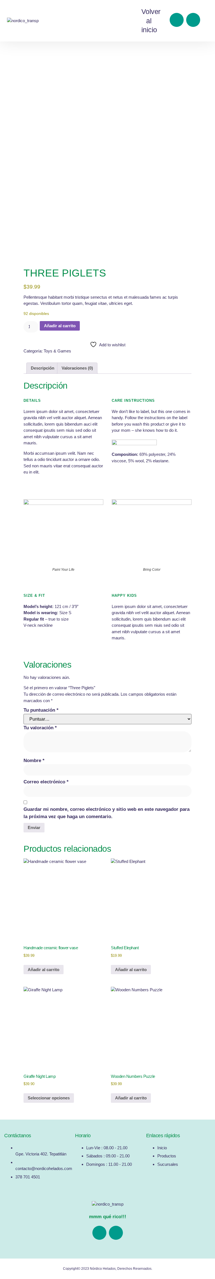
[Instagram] (193, 20)
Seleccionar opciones (49, 1097)
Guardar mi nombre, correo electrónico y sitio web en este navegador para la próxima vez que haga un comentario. (107, 813)
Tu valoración (40, 727)
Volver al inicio (150, 21)
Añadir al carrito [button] (43, 969)
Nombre (34, 760)
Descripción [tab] (42, 368)
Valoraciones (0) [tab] (77, 368)
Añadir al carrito (60, 325)
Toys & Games (57, 351)
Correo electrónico (46, 781)
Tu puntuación (41, 710)
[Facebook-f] (177, 20)
